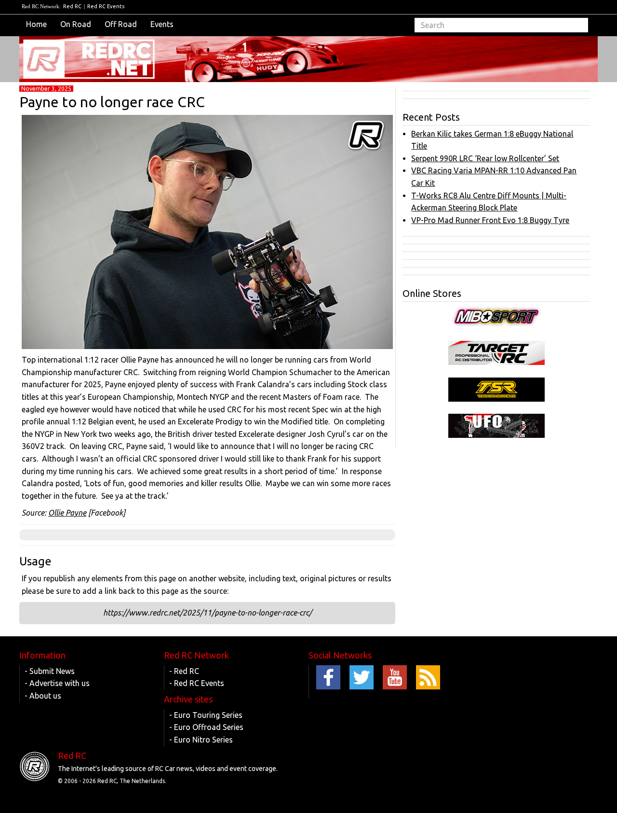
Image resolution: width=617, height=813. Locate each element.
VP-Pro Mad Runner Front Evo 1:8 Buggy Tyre (490, 220)
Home (36, 24)
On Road (75, 24)
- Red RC (184, 671)
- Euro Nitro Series (201, 739)
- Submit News (50, 671)
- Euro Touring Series (205, 715)
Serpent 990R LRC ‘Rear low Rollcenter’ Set (485, 158)
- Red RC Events (196, 683)
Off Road (121, 24)
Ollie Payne (67, 512)
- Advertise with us (57, 683)
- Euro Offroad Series (206, 727)
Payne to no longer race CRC (112, 102)
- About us (43, 695)
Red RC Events (105, 6)
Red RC (72, 6)
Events (162, 24)
